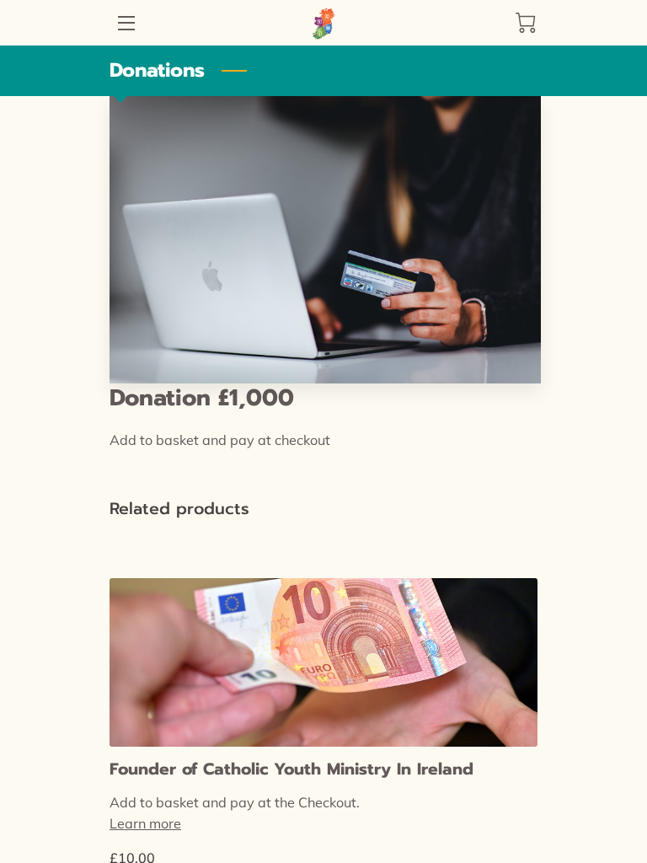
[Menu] (125, 23)
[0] (526, 23)
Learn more (145, 823)
